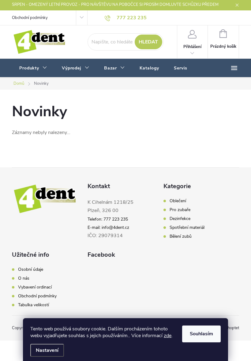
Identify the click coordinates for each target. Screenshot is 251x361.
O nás (23, 278)
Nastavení (47, 350)
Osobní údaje (30, 269)
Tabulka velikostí (33, 305)
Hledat (148, 42)
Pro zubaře (180, 209)
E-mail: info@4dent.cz (108, 227)
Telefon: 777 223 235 (108, 219)
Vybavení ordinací (35, 287)
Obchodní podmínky (30, 17)
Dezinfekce (180, 218)
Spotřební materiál (187, 227)
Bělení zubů (181, 236)
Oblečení (178, 201)
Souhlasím (201, 333)
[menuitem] (33, 68)
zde (167, 335)
